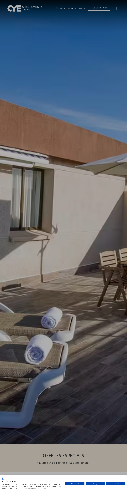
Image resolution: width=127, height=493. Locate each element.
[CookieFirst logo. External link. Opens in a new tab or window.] (3, 478)
